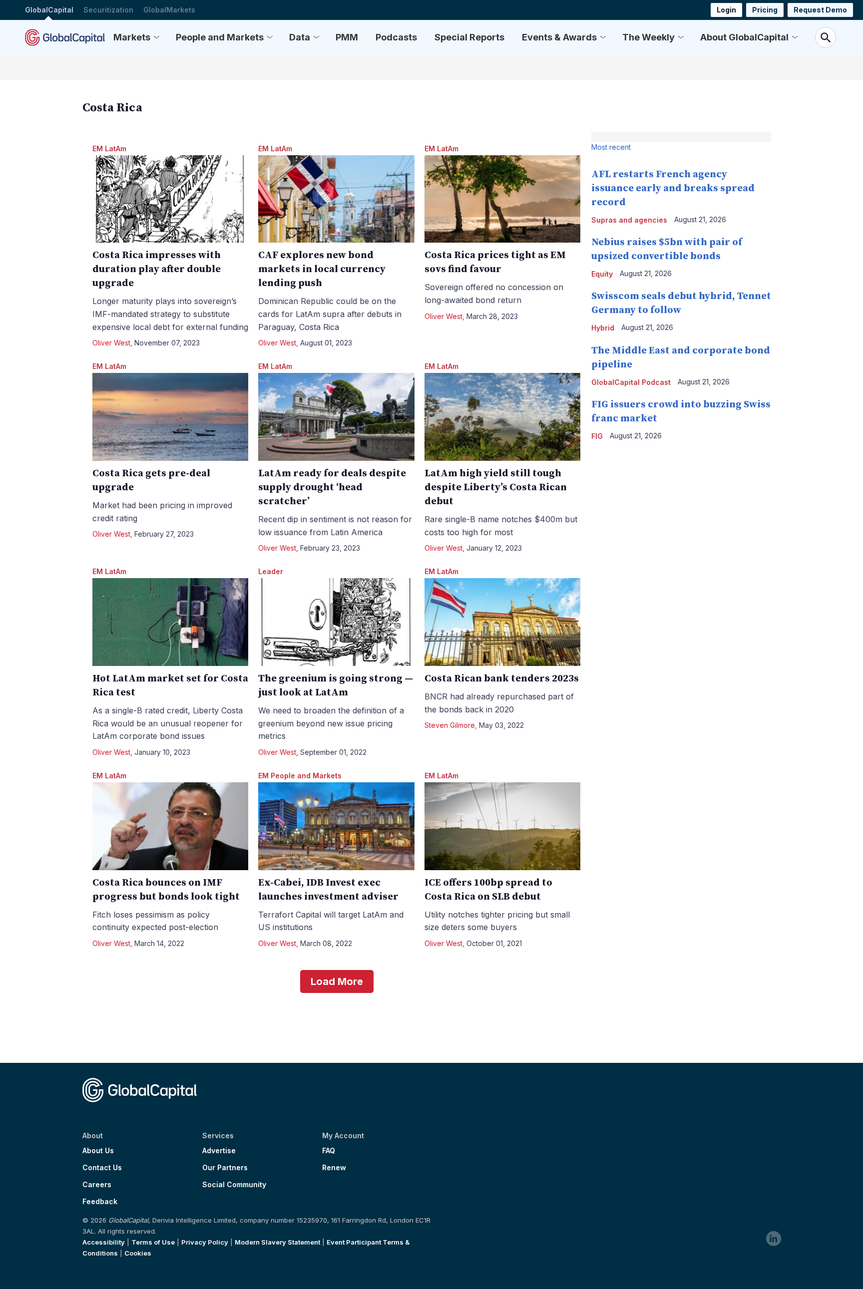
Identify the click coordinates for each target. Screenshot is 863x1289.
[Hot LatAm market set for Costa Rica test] (170, 622)
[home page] (65, 37)
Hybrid (602, 327)
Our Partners (225, 1167)
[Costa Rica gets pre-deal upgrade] (170, 417)
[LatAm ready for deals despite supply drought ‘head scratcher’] (336, 417)
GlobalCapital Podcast (631, 382)
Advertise (219, 1150)
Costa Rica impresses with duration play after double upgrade (156, 269)
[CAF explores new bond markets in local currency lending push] (336, 199)
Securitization (108, 9)
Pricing (765, 9)
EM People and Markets (300, 775)
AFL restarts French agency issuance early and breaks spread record (673, 188)
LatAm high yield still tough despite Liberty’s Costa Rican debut (496, 487)
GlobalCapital (49, 9)
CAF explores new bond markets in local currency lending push (322, 269)
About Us (98, 1150)
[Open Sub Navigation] (156, 37)
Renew (334, 1167)
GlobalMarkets (169, 9)
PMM (347, 37)
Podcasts (396, 37)
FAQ (328, 1150)
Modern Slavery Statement (277, 1242)
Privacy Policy (204, 1242)
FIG (597, 436)
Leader (270, 571)
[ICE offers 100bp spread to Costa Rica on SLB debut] (503, 826)
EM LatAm (109, 148)
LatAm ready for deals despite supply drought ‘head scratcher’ (332, 487)
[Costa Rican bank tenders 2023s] (503, 622)
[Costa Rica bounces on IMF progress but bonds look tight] (170, 826)
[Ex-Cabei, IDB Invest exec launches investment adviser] (336, 826)
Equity (602, 274)
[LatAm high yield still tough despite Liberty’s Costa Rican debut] (503, 417)
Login (726, 9)
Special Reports (469, 37)
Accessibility (103, 1242)
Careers (96, 1184)
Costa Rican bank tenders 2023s (502, 678)
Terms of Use (153, 1242)
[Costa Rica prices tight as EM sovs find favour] (503, 199)
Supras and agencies (629, 220)
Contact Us (102, 1167)
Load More (337, 981)
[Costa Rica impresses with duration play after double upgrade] (170, 199)
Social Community (234, 1184)
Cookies (137, 1253)
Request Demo (820, 9)
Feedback (99, 1201)
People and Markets (220, 37)
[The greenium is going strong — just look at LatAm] (336, 622)
